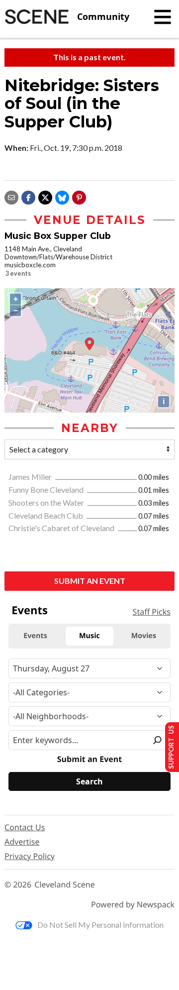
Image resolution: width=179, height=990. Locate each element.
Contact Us (24, 827)
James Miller (30, 476)
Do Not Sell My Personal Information (100, 924)
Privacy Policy (29, 856)
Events (29, 610)
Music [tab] (89, 636)
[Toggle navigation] (162, 17)
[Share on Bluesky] (62, 196)
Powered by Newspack (133, 904)
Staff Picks (152, 611)
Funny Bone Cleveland (46, 489)
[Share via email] (11, 196)
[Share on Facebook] (28, 196)
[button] (79, 196)
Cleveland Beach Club (46, 515)
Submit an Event (89, 580)
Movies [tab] (143, 636)
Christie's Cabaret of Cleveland (62, 528)
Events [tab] (35, 636)
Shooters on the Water (47, 502)
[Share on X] (45, 196)
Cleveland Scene (64, 885)
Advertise (21, 841)
